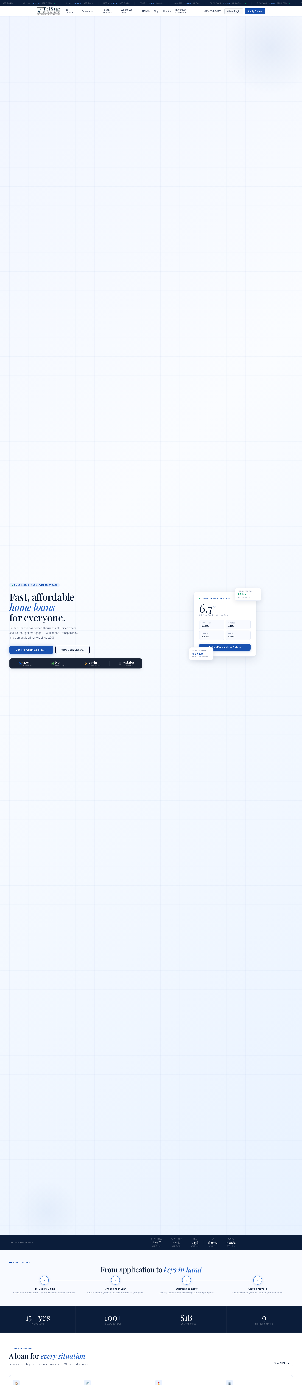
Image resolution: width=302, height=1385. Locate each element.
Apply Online (255, 11)
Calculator (88, 11)
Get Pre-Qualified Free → (31, 649)
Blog (156, 11)
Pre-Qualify (69, 11)
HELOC (146, 11)
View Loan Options (72, 649)
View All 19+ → (281, 1363)
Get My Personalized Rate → (225, 647)
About (167, 11)
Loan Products (109, 11)
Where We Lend (126, 11)
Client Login (233, 11)
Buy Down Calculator (181, 11)
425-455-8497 (212, 11)
